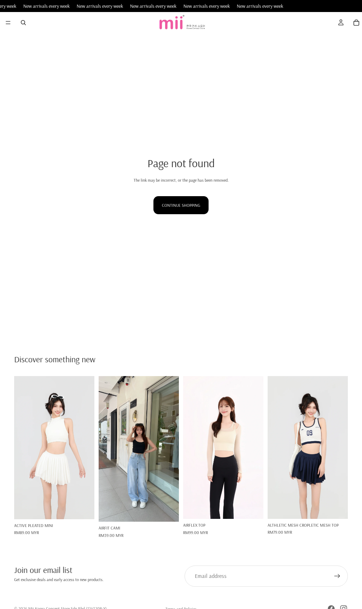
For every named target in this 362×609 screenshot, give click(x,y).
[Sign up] (337, 576)
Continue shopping (181, 205)
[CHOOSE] (83, 508)
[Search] (23, 22)
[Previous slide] (22, 447)
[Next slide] (86, 447)
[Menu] (8, 23)
